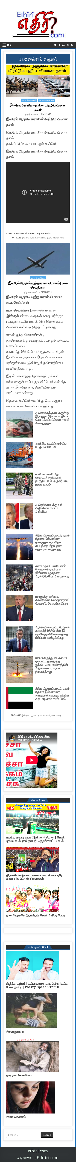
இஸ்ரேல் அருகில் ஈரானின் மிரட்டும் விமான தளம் (38, 107)
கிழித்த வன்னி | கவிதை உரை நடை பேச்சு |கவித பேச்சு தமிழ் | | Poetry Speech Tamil (37, 985)
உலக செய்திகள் (29, 100)
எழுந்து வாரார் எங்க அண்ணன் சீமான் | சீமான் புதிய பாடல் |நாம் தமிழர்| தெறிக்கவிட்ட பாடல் (35, 839)
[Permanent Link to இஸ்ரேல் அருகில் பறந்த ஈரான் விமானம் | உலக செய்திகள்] (38, 259)
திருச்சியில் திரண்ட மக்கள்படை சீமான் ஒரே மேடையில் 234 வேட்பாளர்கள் (34, 876)
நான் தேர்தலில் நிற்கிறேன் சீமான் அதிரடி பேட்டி (35, 915)
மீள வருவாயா (15, 1031)
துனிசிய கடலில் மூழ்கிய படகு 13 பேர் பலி (51, 445)
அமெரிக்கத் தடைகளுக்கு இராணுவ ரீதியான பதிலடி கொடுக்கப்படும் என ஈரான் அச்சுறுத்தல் (52, 418)
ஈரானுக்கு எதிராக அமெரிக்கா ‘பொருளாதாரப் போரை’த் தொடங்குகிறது (52, 600)
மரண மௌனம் (16, 1117)
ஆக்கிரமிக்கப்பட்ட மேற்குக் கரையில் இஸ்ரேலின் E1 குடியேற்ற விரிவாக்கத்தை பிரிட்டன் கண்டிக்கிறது (52, 632)
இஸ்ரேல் (13, 316)
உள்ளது (48, 406)
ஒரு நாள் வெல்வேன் (19, 1075)
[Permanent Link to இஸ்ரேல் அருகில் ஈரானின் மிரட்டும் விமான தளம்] (38, 81)
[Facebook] (59, 45)
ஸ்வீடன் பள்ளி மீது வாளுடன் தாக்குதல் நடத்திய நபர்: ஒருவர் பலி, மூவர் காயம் (51, 479)
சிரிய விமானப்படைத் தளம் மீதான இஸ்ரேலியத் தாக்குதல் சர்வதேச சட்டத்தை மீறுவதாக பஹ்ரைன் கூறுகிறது (52, 542)
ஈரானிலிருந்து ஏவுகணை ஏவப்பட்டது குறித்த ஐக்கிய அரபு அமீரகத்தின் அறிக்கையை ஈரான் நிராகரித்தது (51, 665)
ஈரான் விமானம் (43, 715)
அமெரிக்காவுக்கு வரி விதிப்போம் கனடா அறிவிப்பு (48, 508)
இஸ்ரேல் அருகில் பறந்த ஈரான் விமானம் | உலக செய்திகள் (38, 285)
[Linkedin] (63, 45)
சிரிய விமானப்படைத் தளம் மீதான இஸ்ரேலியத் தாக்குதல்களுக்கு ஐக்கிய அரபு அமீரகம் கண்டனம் (52, 694)
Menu (9, 45)
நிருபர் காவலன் (31, 114)
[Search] (72, 45)
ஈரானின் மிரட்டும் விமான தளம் (50, 238)
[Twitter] (55, 45)
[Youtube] (68, 45)
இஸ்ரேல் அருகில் (29, 238)
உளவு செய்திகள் (46, 100)
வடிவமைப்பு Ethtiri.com (38, 1158)
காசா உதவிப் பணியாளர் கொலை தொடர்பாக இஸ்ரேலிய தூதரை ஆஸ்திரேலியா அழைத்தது (52, 571)
